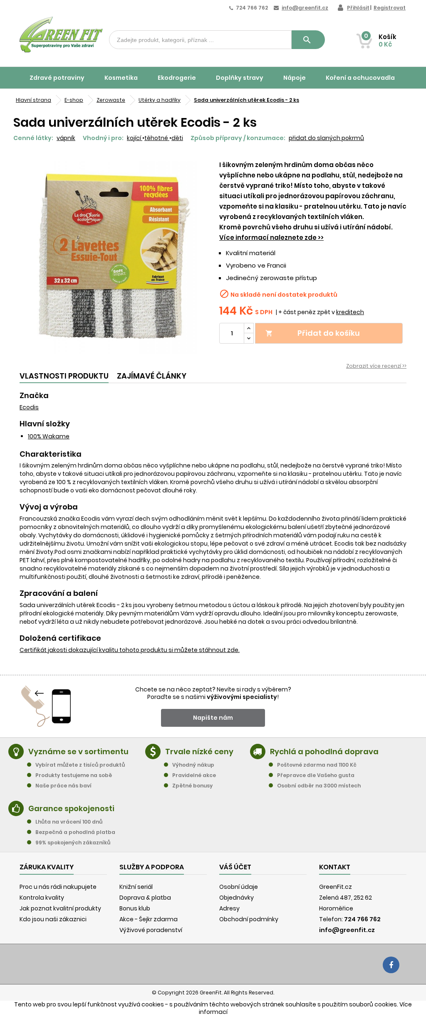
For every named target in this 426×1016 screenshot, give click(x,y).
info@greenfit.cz (305, 7)
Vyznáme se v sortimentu (78, 751)
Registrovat (390, 7)
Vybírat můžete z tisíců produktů (80, 764)
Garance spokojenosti (71, 808)
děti (177, 138)
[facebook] (391, 965)
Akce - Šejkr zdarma (148, 919)
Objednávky (236, 897)
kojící (134, 138)
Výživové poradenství (150, 930)
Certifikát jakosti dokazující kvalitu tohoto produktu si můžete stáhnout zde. (130, 650)
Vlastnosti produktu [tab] (64, 376)
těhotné (156, 138)
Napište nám (213, 717)
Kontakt (334, 867)
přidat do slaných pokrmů (326, 138)
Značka (34, 395)
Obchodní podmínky (248, 919)
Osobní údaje (238, 887)
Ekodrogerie (177, 78)
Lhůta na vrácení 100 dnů (68, 821)
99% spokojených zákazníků (72, 842)
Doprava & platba (145, 897)
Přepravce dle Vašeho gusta (315, 775)
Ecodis (29, 407)
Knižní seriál (136, 887)
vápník (66, 138)
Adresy (229, 908)
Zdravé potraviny (57, 78)
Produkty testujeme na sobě (73, 775)
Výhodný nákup (193, 764)
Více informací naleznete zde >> (271, 237)
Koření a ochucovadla (360, 78)
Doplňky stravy (239, 78)
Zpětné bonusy (192, 785)
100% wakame (48, 436)
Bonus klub (134, 908)
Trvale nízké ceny (199, 751)
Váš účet (235, 867)
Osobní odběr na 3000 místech (319, 785)
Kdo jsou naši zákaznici (53, 919)
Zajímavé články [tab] (151, 376)
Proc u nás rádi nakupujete (58, 887)
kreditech (350, 312)
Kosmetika (121, 78)
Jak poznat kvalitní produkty (60, 908)
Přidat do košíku (312, 333)
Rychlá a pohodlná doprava (324, 751)
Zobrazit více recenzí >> (376, 365)
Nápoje (294, 78)
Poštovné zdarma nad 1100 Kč (317, 764)
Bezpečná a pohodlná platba (75, 832)
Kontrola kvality (42, 897)
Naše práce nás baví (63, 785)
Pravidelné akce (194, 775)
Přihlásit (358, 7)
